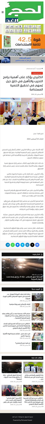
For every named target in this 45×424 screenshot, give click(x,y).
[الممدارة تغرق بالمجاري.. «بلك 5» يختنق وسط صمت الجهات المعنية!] (22, 269)
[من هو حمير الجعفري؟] (37, 346)
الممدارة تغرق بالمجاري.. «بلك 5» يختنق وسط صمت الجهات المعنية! (12, 377)
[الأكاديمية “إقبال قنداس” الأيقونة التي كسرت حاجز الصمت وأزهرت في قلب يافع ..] (12, 390)
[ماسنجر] (17, 245)
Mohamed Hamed (26, 420)
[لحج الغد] (24, 11)
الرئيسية (39, 68)
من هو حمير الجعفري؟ (22, 343)
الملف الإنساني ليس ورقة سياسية (19, 304)
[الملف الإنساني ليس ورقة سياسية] (37, 307)
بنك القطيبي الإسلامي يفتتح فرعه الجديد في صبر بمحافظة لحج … (33, 377)
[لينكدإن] (27, 245)
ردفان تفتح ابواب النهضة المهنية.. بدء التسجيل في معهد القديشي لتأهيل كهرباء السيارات (16, 296)
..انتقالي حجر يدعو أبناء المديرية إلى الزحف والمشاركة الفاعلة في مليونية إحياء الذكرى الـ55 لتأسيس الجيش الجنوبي (16, 326)
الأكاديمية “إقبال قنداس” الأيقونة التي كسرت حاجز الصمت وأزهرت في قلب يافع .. (12, 400)
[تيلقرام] (8, 245)
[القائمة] (3, 12)
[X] (32, 245)
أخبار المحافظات (30, 68)
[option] (22, 269)
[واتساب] (13, 245)
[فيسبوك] (37, 245)
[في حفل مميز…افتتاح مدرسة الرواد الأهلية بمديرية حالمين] (37, 337)
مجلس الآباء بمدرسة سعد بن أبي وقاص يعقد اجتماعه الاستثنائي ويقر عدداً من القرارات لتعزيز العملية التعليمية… (16, 316)
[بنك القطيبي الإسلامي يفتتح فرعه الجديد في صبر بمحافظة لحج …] (33, 367)
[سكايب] (22, 245)
